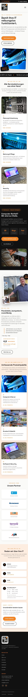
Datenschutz (10, 694)
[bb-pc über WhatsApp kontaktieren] (6, 685)
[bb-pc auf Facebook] (3, 685)
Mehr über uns (7, 352)
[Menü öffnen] (25, 7)
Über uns (4, 657)
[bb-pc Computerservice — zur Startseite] (4, 7)
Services (4, 660)
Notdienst (4, 664)
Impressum (4, 694)
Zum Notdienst (7, 244)
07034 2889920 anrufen (10, 239)
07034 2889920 (8, 43)
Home (3, 655)
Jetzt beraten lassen (9, 38)
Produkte (4, 662)
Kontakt (3, 669)
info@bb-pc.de (10, 582)
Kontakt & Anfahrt (9, 623)
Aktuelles (4, 667)
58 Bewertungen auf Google (9, 344)
